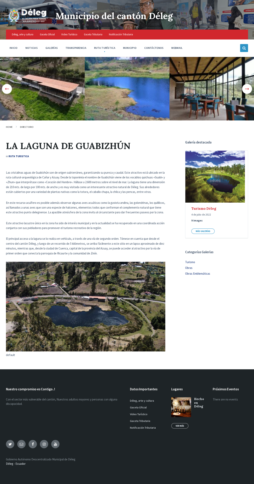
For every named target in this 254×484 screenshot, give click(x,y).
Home (9, 126)
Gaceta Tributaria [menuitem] (93, 34)
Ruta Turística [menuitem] (104, 48)
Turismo (190, 262)
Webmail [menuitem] (177, 48)
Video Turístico (138, 414)
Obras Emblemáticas (197, 273)
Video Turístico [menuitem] (69, 34)
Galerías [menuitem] (51, 48)
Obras (188, 268)
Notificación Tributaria (143, 427)
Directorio (27, 126)
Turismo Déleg (203, 208)
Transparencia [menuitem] (75, 48)
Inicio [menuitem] (14, 48)
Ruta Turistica (19, 156)
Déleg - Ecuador (16, 464)
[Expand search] (244, 48)
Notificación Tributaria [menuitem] (121, 34)
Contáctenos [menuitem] (154, 48)
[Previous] (7, 89)
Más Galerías (203, 231)
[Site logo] (28, 22)
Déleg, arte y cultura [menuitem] (22, 34)
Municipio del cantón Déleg (114, 15)
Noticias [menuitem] (31, 48)
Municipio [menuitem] (130, 48)
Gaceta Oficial (138, 407)
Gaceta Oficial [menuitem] (47, 34)
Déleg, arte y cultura (142, 400)
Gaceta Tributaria (140, 421)
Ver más (180, 425)
